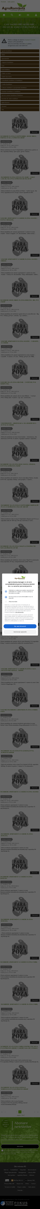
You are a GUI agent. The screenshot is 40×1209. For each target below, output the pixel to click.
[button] (20, 601)
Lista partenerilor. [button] (19, 612)
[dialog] (20, 605)
